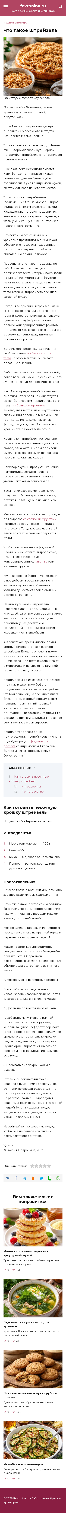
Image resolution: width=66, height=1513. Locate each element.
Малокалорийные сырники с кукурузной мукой (26, 1253)
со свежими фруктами (40, 519)
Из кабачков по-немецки (23, 1464)
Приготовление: (32, 791)
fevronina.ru (33, 5)
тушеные (41, 561)
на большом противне (29, 405)
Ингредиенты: (31, 786)
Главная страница (15, 23)
